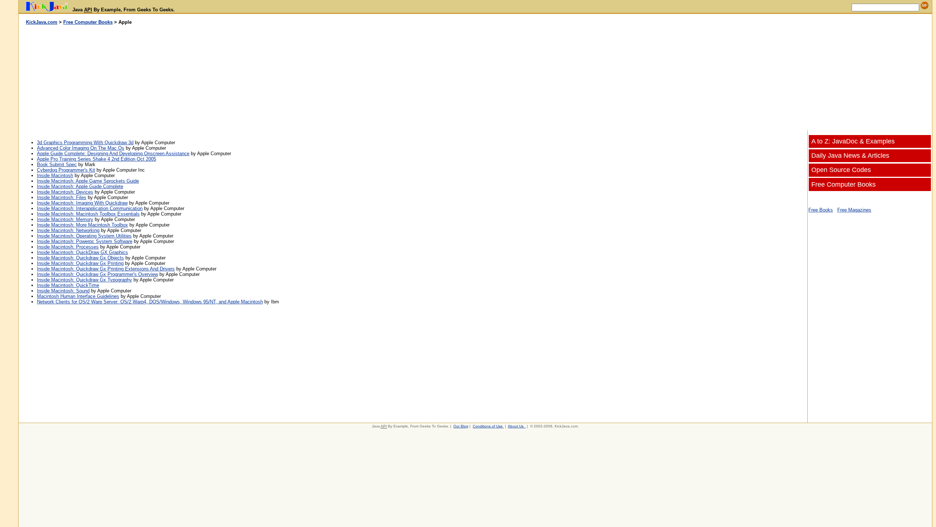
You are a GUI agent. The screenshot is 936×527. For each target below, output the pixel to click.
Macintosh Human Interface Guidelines (78, 296)
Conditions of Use (488, 426)
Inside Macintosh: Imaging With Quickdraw (82, 203)
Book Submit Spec (57, 164)
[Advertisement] (247, 78)
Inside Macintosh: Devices (65, 192)
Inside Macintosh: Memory (65, 219)
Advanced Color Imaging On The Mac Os (80, 148)
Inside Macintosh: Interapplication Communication (90, 208)
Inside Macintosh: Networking (68, 230)
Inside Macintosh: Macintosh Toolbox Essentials (88, 214)
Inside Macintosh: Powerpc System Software (84, 241)
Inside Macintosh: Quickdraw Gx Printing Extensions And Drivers (106, 269)
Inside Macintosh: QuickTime (68, 285)
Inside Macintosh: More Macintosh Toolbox (82, 225)
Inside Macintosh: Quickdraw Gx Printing (80, 263)
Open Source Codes (841, 169)
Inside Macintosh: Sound (63, 291)
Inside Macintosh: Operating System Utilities (84, 236)
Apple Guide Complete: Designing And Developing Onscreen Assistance (113, 153)
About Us (516, 426)
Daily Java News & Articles (850, 155)
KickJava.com (41, 22)
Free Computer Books (88, 22)
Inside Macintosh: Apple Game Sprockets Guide (88, 181)
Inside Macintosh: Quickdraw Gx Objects (80, 258)
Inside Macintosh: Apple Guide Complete (80, 186)
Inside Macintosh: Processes (68, 247)
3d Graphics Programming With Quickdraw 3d (85, 142)
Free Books (820, 210)
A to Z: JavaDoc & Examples (853, 141)
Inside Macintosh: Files (61, 197)
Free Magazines (854, 210)
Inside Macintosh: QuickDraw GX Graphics (82, 252)
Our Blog (460, 426)
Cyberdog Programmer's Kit (66, 170)
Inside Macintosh (55, 175)
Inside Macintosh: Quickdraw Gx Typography (84, 280)
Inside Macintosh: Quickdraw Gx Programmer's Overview (97, 274)
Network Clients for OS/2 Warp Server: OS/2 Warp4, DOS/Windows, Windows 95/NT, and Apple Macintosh (150, 301)
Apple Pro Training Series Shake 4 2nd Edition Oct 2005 (96, 159)
